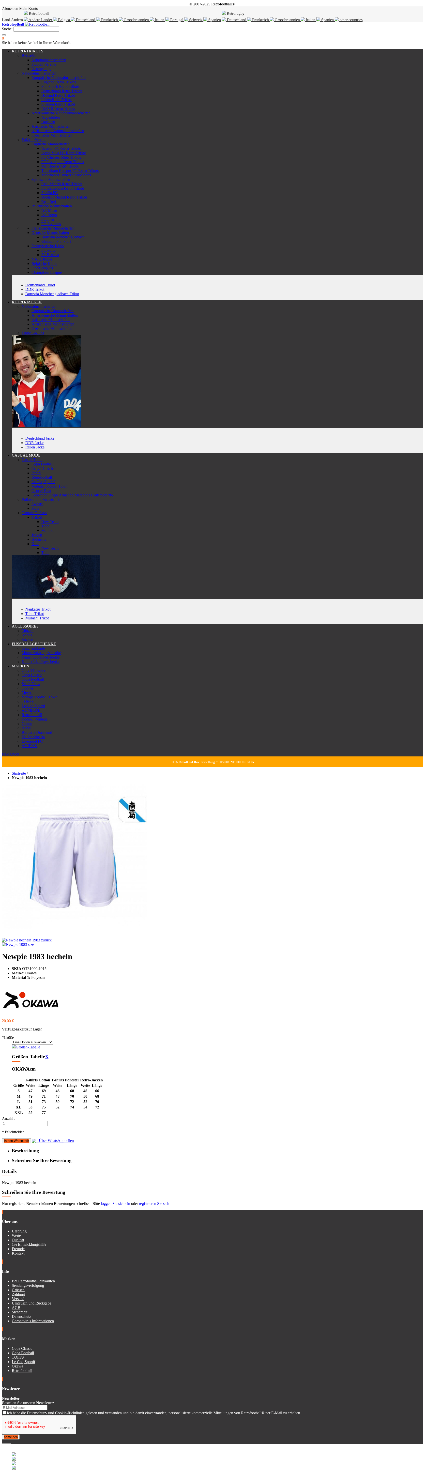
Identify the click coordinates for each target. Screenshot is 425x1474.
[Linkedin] (9, 1442)
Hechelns (38, 539)
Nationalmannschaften (48, 60)
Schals (27, 635)
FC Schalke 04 (33, 737)
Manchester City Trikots (60, 166)
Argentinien (50, 117)
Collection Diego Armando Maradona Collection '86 (72, 495)
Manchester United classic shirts (66, 175)
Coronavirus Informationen (33, 1321)
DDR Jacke (34, 443)
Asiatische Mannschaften (50, 126)
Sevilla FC (49, 193)
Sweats (37, 504)
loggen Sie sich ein (115, 1203)
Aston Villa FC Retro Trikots (63, 153)
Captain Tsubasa (34, 513)
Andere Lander (40, 20)
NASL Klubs (41, 259)
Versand (18, 1299)
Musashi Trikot (37, 618)
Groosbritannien (136, 20)
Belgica (64, 20)
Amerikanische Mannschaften (54, 315)
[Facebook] (3, 1442)
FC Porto (48, 250)
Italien (159, 20)
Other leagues (42, 268)
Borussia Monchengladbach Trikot (52, 294)
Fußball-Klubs (33, 333)
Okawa (27, 688)
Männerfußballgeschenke (41, 653)
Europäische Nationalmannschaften (58, 78)
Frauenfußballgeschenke (41, 657)
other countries (351, 20)
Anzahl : (8, 1118)
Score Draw (31, 684)
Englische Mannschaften (50, 144)
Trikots (36, 517)
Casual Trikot (32, 460)
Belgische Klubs (44, 263)
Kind (35, 544)
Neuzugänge (41, 69)
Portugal (176, 20)
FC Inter (47, 219)
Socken (27, 639)
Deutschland (85, 20)
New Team (50, 522)
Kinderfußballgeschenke (41, 662)
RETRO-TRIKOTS (27, 51)
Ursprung (19, 1231)
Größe (8, 1037)
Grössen (18, 1290)
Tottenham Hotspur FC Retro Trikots (70, 171)
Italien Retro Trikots (56, 100)
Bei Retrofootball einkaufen (33, 1281)
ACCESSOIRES (25, 626)
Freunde (18, 1249)
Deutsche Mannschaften (50, 232)
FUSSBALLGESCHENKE (34, 644)
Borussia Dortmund (37, 732)
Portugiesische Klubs (47, 246)
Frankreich (109, 20)
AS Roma (49, 215)
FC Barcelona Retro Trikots (62, 188)
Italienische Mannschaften (51, 206)
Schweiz (195, 20)
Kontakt (18, 1253)
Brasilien (48, 122)
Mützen (27, 631)
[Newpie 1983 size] (18, 944)
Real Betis (49, 202)
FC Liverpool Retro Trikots (62, 162)
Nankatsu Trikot (37, 609)
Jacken (36, 535)
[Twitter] (5, 1442)
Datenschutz (21, 1316)
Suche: (7, 29)
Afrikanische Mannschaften (52, 324)
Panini (36, 473)
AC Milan (49, 210)
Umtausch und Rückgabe (31, 1303)
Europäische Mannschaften (52, 311)
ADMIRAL (31, 710)
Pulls (35, 508)
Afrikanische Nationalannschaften (57, 131)
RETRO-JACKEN (27, 302)
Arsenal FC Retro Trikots (61, 148)
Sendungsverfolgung (28, 1285)
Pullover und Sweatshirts (41, 499)
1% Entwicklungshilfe (29, 1244)
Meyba (27, 693)
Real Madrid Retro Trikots (61, 184)
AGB (16, 1307)
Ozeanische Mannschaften (51, 135)
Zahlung (18, 1294)
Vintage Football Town (49, 486)
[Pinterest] (10, 1442)
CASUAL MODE (26, 455)
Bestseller (29, 55)
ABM (26, 728)
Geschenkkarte (33, 648)
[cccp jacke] (46, 426)
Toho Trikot (34, 614)
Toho (45, 526)
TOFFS (28, 701)
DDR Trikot (34, 289)
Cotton (27, 724)
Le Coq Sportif (43, 482)
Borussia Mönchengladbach (63, 237)
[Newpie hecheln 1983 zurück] (27, 940)
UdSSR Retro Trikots (58, 109)
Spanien (214, 20)
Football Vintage (34, 719)
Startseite (19, 773)
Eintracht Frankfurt (56, 241)
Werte (16, 1235)
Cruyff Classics (43, 468)
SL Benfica (50, 255)
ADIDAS (29, 746)
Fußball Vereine (43, 64)
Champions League (46, 272)
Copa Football (42, 464)
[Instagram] (7, 1442)
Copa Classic (32, 675)
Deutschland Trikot (40, 285)
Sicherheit (19, 1312)
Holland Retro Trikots (58, 95)
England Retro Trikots (58, 82)
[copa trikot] (56, 597)
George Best (41, 491)
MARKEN (20, 666)
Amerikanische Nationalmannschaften (61, 113)
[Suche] (4, 35)
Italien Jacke (35, 447)
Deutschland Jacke (39, 438)
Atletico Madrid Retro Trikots (64, 197)
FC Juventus (51, 224)
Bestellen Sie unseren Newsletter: (28, 1403)
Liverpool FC (32, 741)
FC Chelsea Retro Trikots (61, 157)
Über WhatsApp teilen (55, 1140)
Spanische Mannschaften (50, 179)
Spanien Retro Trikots (58, 104)
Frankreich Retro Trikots (60, 86)
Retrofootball (41, 477)
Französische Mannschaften (53, 228)
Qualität (18, 1240)
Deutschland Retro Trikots (61, 91)
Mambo (47, 530)
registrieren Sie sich (154, 1203)
